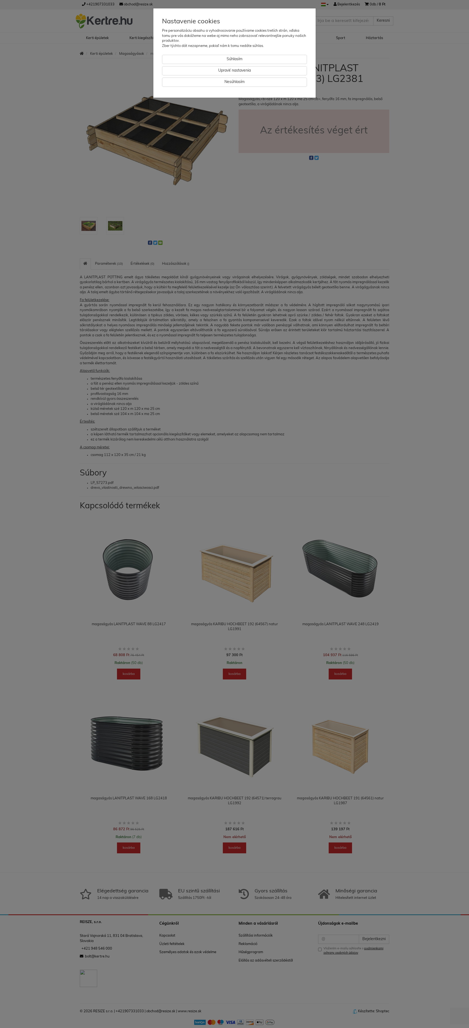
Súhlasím (234, 59)
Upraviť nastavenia (234, 71)
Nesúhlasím (234, 82)
